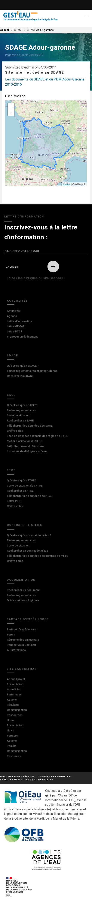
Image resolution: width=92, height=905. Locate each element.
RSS (28, 779)
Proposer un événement (22, 336)
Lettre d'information (19, 321)
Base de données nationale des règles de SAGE (37, 436)
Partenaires (14, 694)
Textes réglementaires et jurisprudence (32, 370)
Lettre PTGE (14, 331)
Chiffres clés (15, 430)
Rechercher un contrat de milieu (27, 550)
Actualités (17, 300)
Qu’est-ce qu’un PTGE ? (21, 480)
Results (11, 745)
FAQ (2, 776)
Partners (12, 735)
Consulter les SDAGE (20, 376)
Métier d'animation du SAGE (24, 441)
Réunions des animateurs (23, 639)
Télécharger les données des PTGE (29, 495)
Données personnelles (55, 776)
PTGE (11, 470)
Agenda (12, 316)
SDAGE (12, 355)
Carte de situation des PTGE (24, 485)
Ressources (14, 715)
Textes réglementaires (21, 410)
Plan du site (43, 779)
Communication (17, 709)
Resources (14, 756)
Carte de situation (18, 415)
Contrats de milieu (25, 525)
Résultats (13, 704)
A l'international (16, 650)
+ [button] (11, 106)
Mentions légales (21, 776)
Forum (11, 634)
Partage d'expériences (28, 619)
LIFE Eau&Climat (22, 668)
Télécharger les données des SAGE (29, 425)
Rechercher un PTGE (20, 490)
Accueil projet (16, 679)
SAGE (11, 394)
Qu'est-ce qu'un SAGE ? (22, 405)
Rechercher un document (23, 590)
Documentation (21, 579)
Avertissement (11, 779)
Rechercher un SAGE (20, 420)
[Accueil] (30, 16)
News (10, 730)
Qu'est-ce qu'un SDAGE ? (23, 365)
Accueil (4, 29)
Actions (12, 699)
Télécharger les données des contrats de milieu (37, 555)
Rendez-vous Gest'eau (21, 644)
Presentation (15, 725)
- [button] (11, 113)
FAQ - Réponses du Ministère (25, 446)
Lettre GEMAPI (16, 326)
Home (11, 720)
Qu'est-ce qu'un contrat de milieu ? (29, 535)
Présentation (15, 684)
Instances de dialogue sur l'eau (27, 451)
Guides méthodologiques (23, 600)
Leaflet (66, 184)
